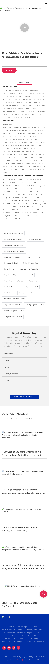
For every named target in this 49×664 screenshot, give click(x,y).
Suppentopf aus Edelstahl (12, 257)
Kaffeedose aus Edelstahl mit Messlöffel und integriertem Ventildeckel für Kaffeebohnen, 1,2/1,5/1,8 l (24, 567)
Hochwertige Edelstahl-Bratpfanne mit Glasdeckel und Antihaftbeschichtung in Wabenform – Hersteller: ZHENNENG (22, 454)
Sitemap (20, 660)
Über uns (14, 418)
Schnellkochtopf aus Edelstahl (14, 311)
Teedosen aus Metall (35, 239)
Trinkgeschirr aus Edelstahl (28, 293)
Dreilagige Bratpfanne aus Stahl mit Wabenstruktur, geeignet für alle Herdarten (23, 491)
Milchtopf (29, 257)
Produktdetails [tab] (25, 82)
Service (6, 418)
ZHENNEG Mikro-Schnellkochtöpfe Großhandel (19, 604)
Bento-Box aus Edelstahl (29, 287)
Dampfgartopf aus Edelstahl (34, 305)
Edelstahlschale (34, 281)
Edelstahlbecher (9, 293)
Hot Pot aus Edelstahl (11, 263)
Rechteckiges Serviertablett (32, 263)
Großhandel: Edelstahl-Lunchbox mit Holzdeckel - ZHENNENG (20, 529)
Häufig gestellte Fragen (30, 418)
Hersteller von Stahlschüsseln (13, 239)
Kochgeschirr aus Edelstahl (13, 317)
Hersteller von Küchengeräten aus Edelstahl (18, 275)
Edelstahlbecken (9, 269)
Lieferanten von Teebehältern (29, 269)
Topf (38, 257)
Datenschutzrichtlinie (33, 660)
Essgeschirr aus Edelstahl (12, 305)
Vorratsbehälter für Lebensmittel (14, 299)
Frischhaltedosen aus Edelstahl (14, 281)
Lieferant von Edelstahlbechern (14, 245)
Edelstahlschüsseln (10, 287)
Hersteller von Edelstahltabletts (14, 251)
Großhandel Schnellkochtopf (13, 233)
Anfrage (9, 70)
